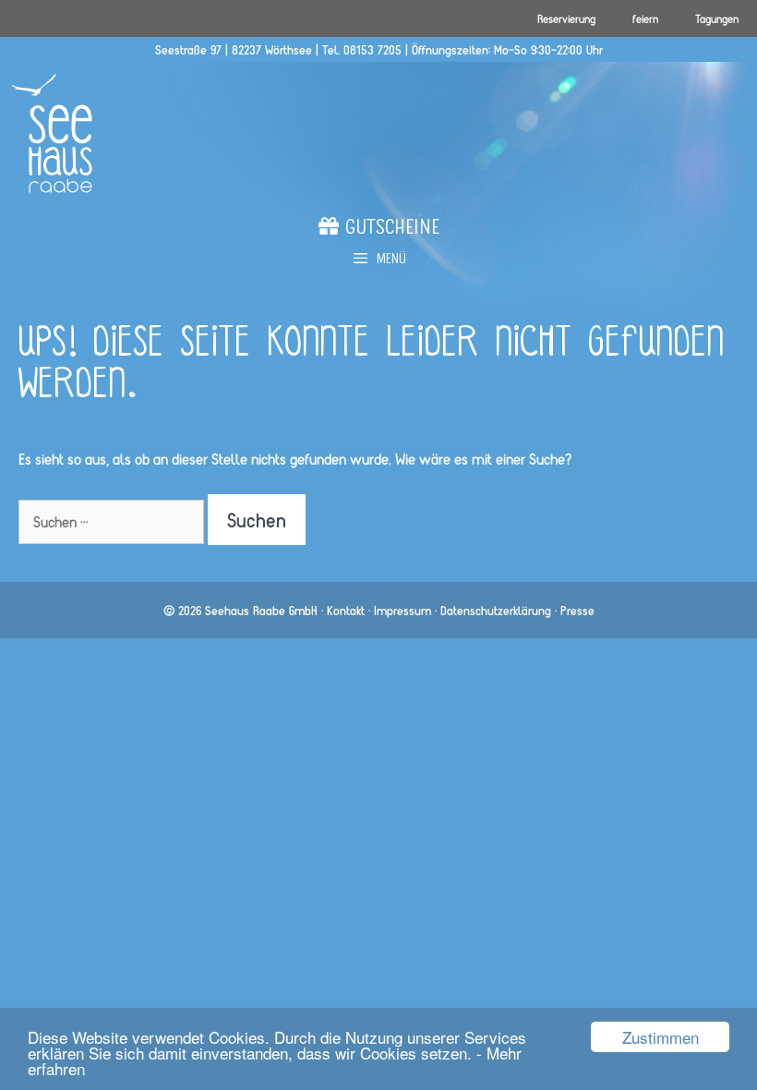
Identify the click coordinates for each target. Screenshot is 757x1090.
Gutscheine (389, 230)
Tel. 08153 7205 (362, 49)
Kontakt (346, 610)
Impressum (402, 610)
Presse (577, 610)
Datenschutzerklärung (495, 610)
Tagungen (717, 18)
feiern (645, 18)
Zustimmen (660, 1036)
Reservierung (566, 18)
